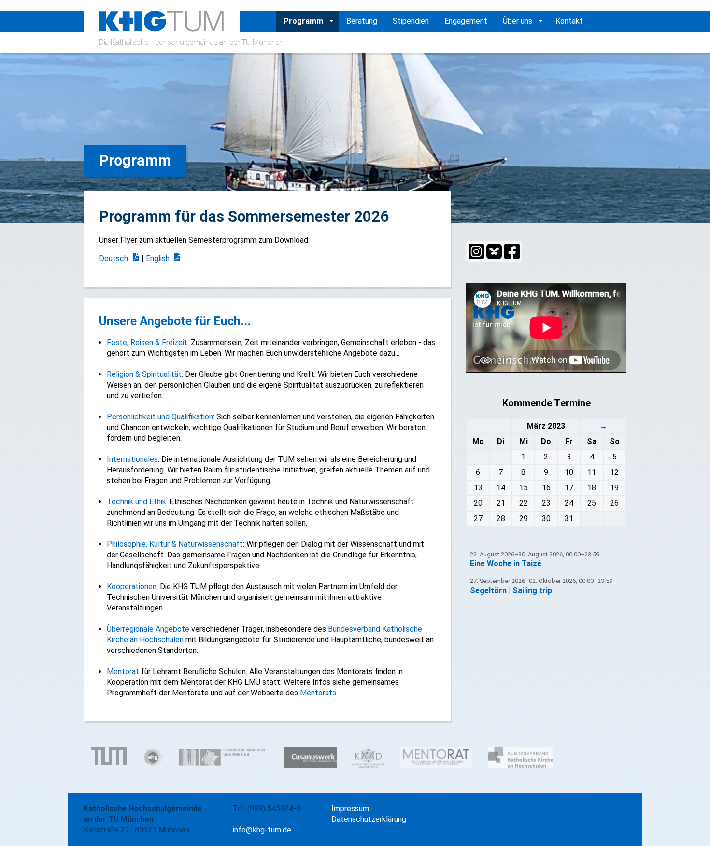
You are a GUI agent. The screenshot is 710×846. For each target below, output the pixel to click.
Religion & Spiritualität (144, 374)
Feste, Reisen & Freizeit (147, 342)
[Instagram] (476, 251)
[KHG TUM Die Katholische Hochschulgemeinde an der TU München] (162, 26)
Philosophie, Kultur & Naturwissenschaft (175, 544)
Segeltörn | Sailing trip (511, 590)
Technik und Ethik (136, 501)
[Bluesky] (494, 251)
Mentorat (123, 671)
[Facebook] (512, 251)
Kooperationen (131, 586)
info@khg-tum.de (262, 829)
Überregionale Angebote (148, 629)
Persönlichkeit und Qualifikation (160, 416)
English (158, 258)
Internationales (132, 459)
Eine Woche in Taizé (505, 563)
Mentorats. (319, 692)
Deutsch (113, 258)
